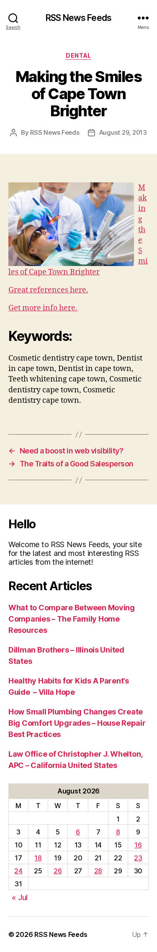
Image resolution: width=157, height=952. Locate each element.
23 (138, 858)
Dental (78, 55)
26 (58, 871)
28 (98, 871)
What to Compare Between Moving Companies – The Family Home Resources (71, 619)
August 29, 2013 (123, 132)
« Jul (20, 897)
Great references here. (48, 290)
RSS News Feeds (78, 17)
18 (37, 858)
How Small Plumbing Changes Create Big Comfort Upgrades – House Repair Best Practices (77, 723)
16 (138, 845)
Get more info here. (42, 308)
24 (18, 871)
